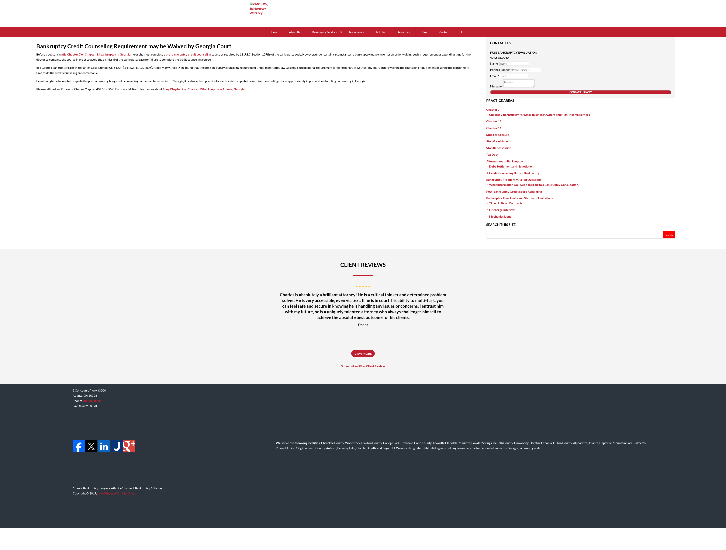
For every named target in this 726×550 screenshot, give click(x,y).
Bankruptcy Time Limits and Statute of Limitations (519, 198)
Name (495, 63)
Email (494, 76)
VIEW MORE (363, 353)
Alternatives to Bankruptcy (504, 161)
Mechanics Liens (500, 216)
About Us (294, 32)
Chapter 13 (493, 121)
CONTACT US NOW (580, 92)
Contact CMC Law (641, 539)
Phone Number (501, 69)
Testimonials (356, 32)
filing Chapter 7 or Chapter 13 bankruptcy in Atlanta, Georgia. (204, 89)
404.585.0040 (91, 400)
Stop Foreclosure (497, 134)
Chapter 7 (493, 109)
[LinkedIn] (103, 451)
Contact (444, 32)
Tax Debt (492, 154)
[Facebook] (79, 451)
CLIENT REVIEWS (363, 264)
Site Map (620, 539)
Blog (424, 32)
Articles (380, 32)
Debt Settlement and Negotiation (511, 166)
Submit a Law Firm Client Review (363, 366)
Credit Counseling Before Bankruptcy (514, 173)
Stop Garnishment (498, 141)
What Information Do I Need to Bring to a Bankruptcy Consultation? (534, 184)
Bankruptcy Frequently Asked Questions (513, 179)
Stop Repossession (498, 148)
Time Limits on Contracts (505, 203)
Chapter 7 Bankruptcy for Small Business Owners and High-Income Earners (539, 114)
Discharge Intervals (502, 210)
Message (496, 86)
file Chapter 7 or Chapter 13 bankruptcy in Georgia (96, 54)
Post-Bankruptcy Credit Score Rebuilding (514, 191)
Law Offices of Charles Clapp (116, 493)
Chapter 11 (493, 128)
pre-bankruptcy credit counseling (189, 54)
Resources (403, 32)
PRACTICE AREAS (500, 100)
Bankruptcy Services (324, 32)
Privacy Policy (602, 539)
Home (273, 32)
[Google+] (129, 451)
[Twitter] (91, 451)
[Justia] (116, 451)
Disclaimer (582, 539)
